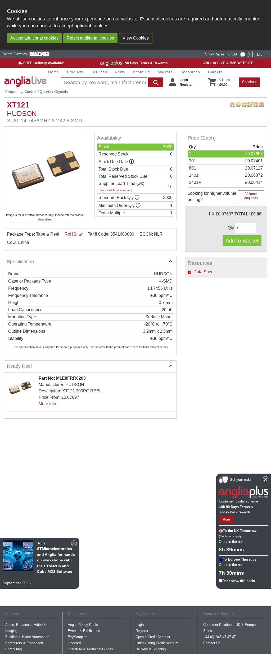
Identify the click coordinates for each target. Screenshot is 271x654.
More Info (47, 403)
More (226, 519)
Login (184, 80)
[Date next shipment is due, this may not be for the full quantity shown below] (131, 161)
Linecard (74, 643)
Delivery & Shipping (151, 649)
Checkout (249, 82)
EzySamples (77, 637)
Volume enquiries (251, 196)
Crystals (61, 91)
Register (186, 84)
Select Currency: (16, 54)
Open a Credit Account (153, 637)
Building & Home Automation (27, 637)
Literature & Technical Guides (90, 649)
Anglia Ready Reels (83, 625)
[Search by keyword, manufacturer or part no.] (111, 82)
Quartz (45, 91)
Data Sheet (203, 272)
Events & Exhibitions (84, 631)
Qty (231, 228)
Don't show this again (238, 581)
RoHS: (71, 234)
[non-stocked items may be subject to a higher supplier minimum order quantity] (137, 197)
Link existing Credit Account (157, 643)
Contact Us (211, 643)
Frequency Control (21, 91)
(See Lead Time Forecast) (115, 190)
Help (258, 55)
